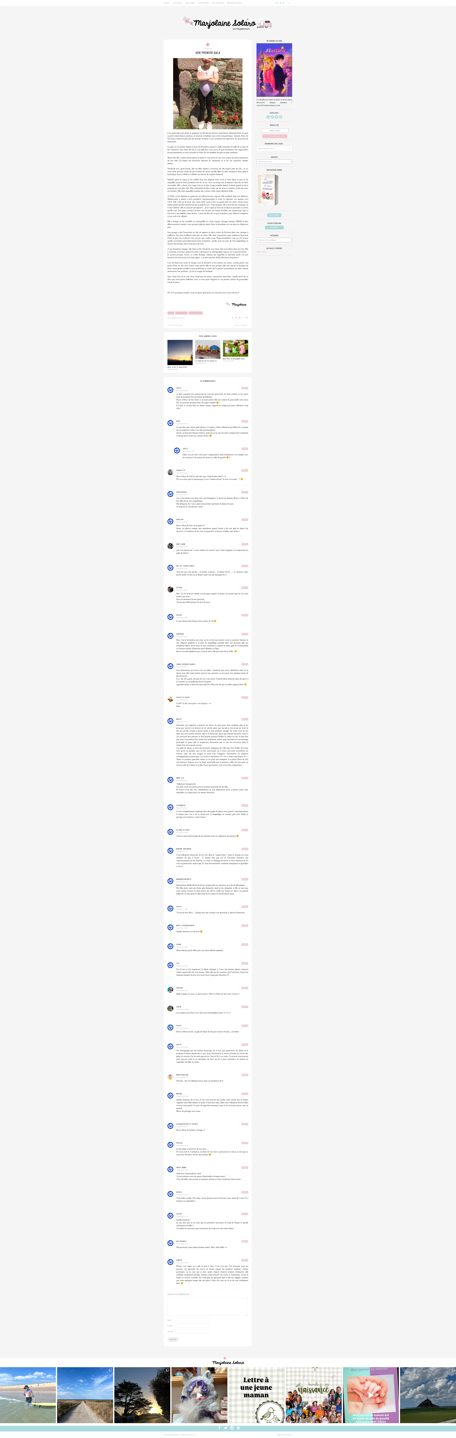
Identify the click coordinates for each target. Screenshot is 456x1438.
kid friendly (181, 1241)
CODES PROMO (203, 3)
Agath (178, 1044)
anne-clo (180, 778)
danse (171, 313)
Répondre (244, 388)
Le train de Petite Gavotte (206, 361)
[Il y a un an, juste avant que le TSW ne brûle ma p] (28, 1395)
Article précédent (175, 325)
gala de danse (196, 313)
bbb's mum (180, 544)
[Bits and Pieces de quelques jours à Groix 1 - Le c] (142, 1395)
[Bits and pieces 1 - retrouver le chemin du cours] (85, 1395)
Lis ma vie (208, 48)
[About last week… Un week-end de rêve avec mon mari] (428, 1395)
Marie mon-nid (182, 1075)
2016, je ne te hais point (177, 367)
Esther (179, 588)
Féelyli (179, 907)
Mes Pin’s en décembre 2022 (234, 359)
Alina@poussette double (187, 1124)
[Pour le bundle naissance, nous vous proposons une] (257, 1395)
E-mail (170, 1326)
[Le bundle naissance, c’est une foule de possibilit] (314, 1395)
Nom (169, 1320)
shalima (179, 988)
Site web (170, 1331)
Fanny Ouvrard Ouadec (186, 664)
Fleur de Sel (181, 313)
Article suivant (241, 325)
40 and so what (183, 830)
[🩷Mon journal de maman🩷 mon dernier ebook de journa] (371, 1395)
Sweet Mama (181, 1167)
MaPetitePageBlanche (185, 925)
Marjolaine (180, 318)
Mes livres (190, 3)
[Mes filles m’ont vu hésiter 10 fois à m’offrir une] (199, 1395)
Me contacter (218, 3)
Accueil (167, 3)
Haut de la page (284, 1435)
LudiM (178, 1007)
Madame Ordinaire (183, 849)
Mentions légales (234, 3)
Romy (193, 1435)
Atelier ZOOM (261, 252)
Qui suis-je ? (178, 3)
